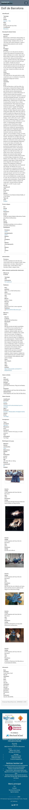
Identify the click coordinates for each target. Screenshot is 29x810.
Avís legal (16, 754)
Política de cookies (16, 757)
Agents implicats (14, 792)
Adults (6, 231)
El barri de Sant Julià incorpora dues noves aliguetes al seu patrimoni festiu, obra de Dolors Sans (16, 772)
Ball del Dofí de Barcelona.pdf (13, 309)
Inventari (14, 788)
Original (5, 201)
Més (14, 780)
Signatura (5, 425)
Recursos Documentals (14, 790)
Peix (10, 21)
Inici (14, 786)
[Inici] (7, 2)
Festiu (4, 210)
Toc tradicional (8, 281)
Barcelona (5, 28)
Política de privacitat (16, 756)
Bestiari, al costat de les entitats (16, 768)
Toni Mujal (5, 416)
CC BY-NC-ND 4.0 (13, 797)
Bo (4, 465)
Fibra (4, 448)
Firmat (5, 402)
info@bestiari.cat (16, 749)
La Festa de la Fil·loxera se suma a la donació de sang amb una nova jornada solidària (16, 766)
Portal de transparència (16, 759)
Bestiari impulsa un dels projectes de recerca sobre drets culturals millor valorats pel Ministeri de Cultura (16, 776)
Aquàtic (5, 21)
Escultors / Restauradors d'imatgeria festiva (14, 411)
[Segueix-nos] (12, 805)
